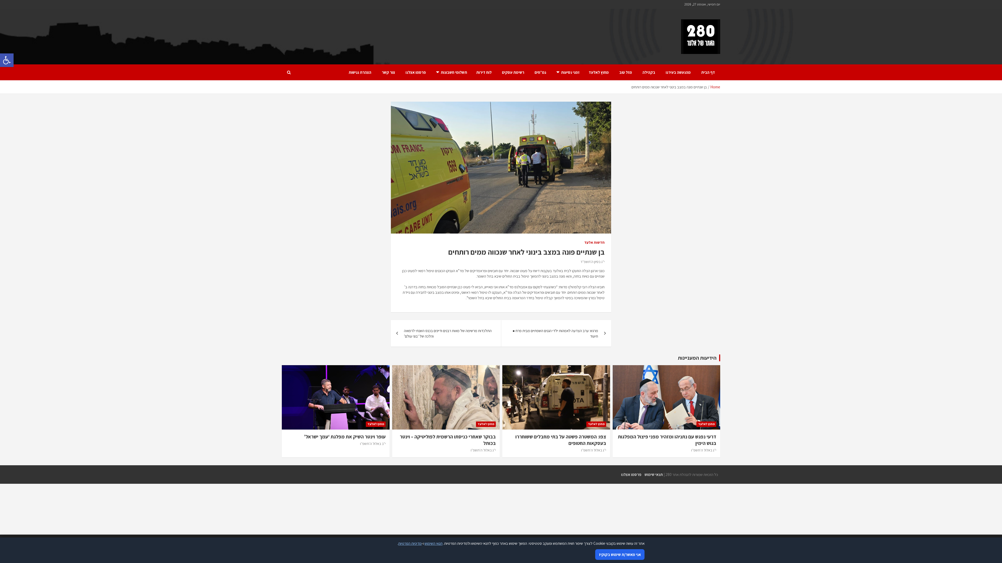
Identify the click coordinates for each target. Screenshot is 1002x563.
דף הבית (708, 72)
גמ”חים (540, 72)
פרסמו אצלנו (415, 72)
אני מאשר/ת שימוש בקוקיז (620, 554)
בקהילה (648, 72)
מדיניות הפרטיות (410, 543)
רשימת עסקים (513, 72)
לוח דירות (484, 72)
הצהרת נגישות (360, 72)
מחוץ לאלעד (599, 72)
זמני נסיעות (570, 72)
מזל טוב (625, 72)
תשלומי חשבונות (454, 72)
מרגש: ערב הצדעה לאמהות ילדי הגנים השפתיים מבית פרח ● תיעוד (555, 333)
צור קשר (388, 72)
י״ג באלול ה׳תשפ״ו (703, 450)
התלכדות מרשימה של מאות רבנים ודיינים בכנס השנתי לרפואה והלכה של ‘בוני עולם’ (448, 333)
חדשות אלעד (594, 242)
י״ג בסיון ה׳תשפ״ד (593, 261)
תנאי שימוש (654, 474)
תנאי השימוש (434, 543)
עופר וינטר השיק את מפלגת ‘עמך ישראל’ (345, 436)
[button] (7, 60)
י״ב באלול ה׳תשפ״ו (373, 443)
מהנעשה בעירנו (678, 72)
